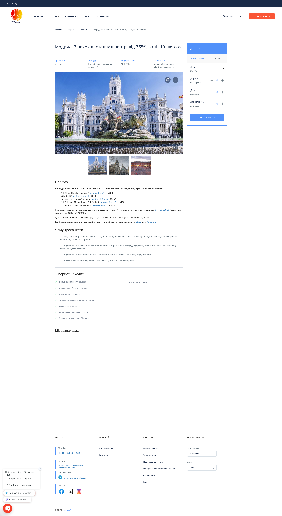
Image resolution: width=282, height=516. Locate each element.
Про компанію (106, 448)
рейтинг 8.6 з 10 (108, 202)
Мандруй (66, 510)
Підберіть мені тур (262, 16)
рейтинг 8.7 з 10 (81, 196)
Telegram (151, 222)
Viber (138, 222)
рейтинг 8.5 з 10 (98, 193)
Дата (193, 67)
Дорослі (194, 78)
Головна (38, 16)
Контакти (103, 16)
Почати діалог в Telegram (75, 478)
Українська (228, 16)
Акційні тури (149, 475)
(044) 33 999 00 (161, 210)
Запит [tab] (216, 58)
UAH (241, 16)
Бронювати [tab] (197, 58)
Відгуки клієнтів (150, 448)
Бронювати (207, 117)
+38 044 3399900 (70, 453)
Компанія (70, 16)
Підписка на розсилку (153, 462)
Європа (71, 30)
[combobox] (202, 454)
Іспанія (83, 30)
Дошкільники (197, 102)
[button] (175, 146)
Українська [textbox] (194, 454)
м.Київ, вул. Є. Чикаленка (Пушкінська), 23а (70, 466)
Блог (86, 16)
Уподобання (193, 448)
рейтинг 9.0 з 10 (100, 199)
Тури (54, 16)
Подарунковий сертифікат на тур (159, 468)
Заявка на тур (149, 455)
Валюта (191, 462)
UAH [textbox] (192, 468)
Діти (192, 90)
